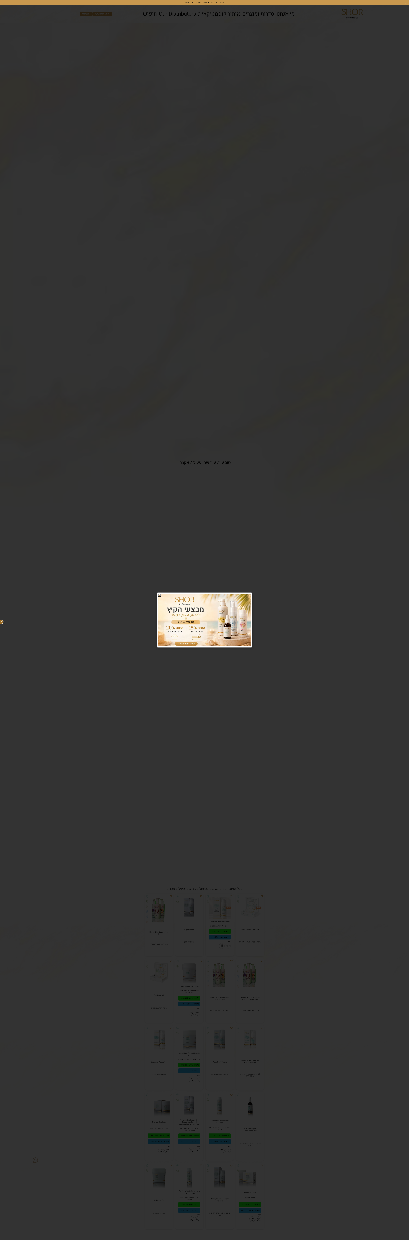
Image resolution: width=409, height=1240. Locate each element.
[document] (204, 620)
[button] (159, 595)
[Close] (405, 2)
